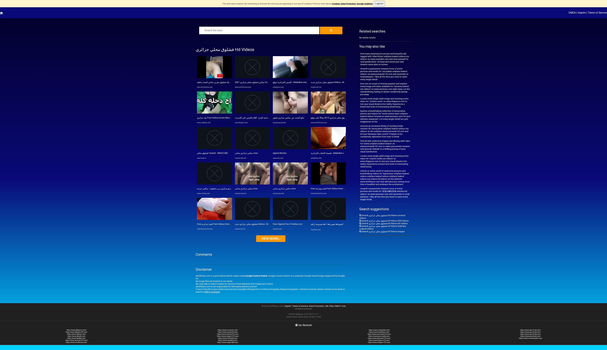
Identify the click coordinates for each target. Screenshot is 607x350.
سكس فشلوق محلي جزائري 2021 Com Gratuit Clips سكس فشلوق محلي (267, 82)
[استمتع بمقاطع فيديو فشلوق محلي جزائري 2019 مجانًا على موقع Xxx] (328, 113)
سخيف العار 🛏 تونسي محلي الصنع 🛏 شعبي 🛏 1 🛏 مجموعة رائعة (339, 224)
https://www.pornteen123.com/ (379, 338)
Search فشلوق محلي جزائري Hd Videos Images (383, 231)
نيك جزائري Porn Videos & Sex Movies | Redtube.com (221, 117)
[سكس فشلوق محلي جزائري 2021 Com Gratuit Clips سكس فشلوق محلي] (252, 77)
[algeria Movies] (290, 148)
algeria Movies (279, 153)
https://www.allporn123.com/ (379, 340)
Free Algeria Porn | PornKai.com (287, 224)
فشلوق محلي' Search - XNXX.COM (212, 153)
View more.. (270, 238)
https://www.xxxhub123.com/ (228, 334)
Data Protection (316, 306)
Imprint (582, 12)
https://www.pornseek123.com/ (379, 334)
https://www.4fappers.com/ (76, 330)
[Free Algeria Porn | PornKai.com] (290, 219)
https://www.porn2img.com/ (530, 332)
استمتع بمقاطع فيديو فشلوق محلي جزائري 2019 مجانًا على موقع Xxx (340, 117)
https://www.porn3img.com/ (530, 334)
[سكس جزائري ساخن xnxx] (252, 148)
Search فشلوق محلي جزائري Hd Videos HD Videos (384, 223)
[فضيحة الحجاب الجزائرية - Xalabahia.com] (328, 148)
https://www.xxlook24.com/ (228, 340)
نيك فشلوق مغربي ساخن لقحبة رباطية (213, 82)
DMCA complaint (212, 292)
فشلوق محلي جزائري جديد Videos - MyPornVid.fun (257, 224)
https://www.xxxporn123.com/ (228, 336)
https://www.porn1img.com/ (530, 330)
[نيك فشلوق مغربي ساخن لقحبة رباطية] (214, 77)
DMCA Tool (340, 306)
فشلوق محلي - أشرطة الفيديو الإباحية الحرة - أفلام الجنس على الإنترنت (265, 117)
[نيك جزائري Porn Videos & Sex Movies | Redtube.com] (214, 113)
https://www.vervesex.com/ (228, 330)
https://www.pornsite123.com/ (76, 340)
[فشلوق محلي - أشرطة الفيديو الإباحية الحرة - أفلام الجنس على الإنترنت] (252, 113)
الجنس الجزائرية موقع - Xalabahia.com (290, 82)
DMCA (572, 12)
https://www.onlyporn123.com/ (379, 342)
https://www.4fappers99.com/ (76, 332)
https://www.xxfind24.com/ (228, 338)
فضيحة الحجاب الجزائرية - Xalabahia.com (329, 153)
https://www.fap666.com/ (76, 338)
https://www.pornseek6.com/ (379, 336)
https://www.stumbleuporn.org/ (530, 338)
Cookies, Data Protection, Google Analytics (352, 3)
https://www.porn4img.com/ (530, 336)
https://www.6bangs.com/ (76, 334)
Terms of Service (597, 12)
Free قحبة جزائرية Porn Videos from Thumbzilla (218, 224)
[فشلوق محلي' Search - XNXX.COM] (214, 148)
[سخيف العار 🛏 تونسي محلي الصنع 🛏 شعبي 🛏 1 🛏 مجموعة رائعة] (328, 219)
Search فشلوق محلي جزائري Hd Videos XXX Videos (385, 220)
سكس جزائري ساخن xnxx (246, 153)
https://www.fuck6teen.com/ (379, 332)
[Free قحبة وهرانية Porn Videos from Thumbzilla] (328, 183)
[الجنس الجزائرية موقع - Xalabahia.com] (290, 77)
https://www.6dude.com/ (76, 336)
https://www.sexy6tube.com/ (379, 330)
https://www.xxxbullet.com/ (228, 332)
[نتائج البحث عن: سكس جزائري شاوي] (290, 113)
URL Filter (329, 306)
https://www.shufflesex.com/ (76, 342)
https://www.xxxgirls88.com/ (227, 342)
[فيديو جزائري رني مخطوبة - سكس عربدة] (214, 183)
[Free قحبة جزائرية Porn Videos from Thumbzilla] (214, 219)
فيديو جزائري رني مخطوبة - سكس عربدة (214, 188)
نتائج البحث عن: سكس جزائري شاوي (288, 117)
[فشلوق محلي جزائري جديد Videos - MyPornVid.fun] (252, 219)
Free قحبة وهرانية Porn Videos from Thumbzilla (332, 188)
